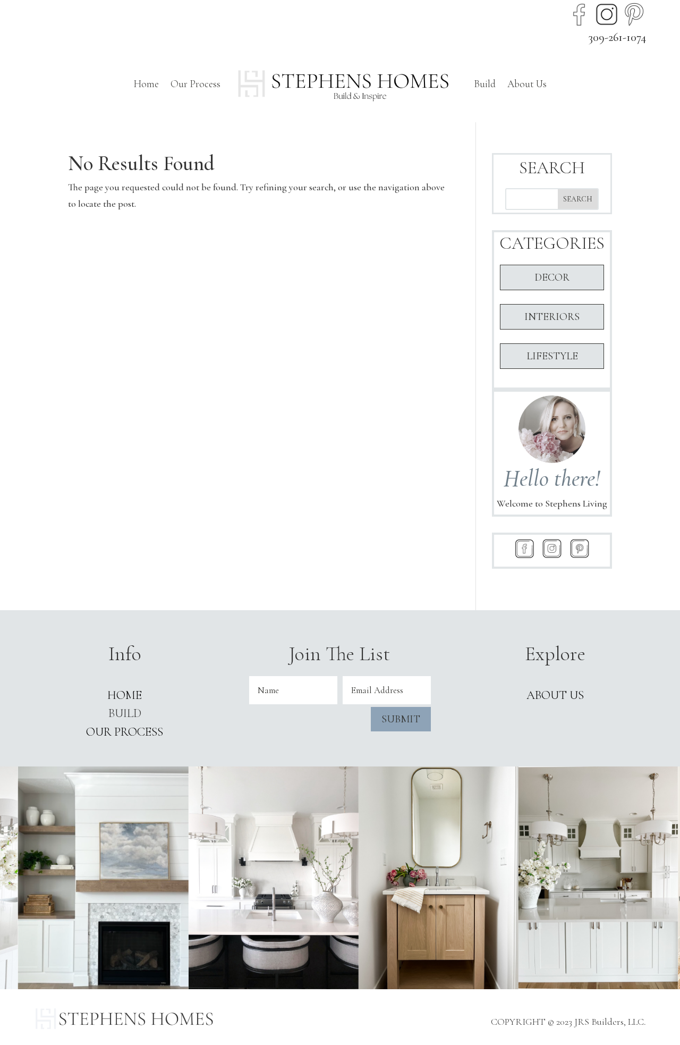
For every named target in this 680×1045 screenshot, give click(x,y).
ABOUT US (555, 695)
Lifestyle (552, 356)
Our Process (195, 84)
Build (485, 84)
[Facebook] (579, 14)
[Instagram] (606, 14)
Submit (400, 719)
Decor (552, 277)
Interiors (552, 316)
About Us (527, 84)
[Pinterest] (634, 14)
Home (146, 84)
